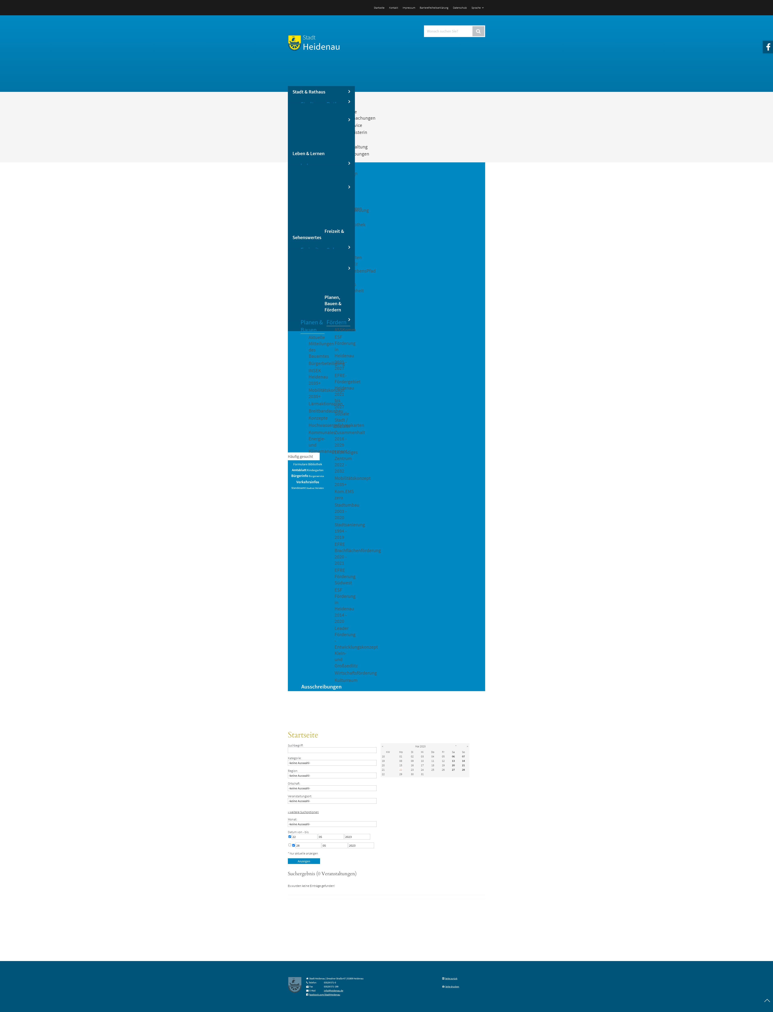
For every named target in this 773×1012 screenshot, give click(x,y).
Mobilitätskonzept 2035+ (316, 393)
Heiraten (319, 487)
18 (383, 756)
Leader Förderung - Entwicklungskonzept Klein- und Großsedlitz (342, 647)
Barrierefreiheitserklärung (434, 7)
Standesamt (298, 488)
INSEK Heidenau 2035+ (316, 376)
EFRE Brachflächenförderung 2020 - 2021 (342, 553)
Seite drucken (452, 986)
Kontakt (393, 7)
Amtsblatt (299, 470)
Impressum (409, 7)
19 (383, 761)
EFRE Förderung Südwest (342, 576)
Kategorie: (295, 758)
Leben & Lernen (308, 153)
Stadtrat (310, 488)
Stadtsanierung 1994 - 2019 (342, 531)
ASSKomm (342, 330)
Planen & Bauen (312, 326)
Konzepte (316, 418)
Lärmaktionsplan (316, 403)
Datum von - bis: (298, 832)
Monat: (292, 819)
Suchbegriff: (295, 745)
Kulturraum (342, 680)
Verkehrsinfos (307, 481)
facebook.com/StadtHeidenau (324, 994)
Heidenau (321, 42)
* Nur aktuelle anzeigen (303, 853)
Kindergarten (315, 470)
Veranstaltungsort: (300, 796)
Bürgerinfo (299, 475)
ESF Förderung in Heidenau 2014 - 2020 (342, 605)
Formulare (300, 464)
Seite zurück (451, 978)
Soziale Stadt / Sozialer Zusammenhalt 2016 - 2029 (342, 429)
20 (383, 765)
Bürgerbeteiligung (316, 363)
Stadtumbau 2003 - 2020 (342, 511)
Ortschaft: (294, 783)
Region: (293, 771)
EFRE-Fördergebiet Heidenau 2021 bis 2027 (342, 391)
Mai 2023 (420, 746)
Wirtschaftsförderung (342, 673)
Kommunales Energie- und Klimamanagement (316, 441)
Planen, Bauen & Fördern (332, 303)
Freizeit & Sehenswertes (318, 234)
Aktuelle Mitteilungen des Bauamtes (316, 346)
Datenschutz (460, 7)
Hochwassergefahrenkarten (316, 425)
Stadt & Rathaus (308, 92)
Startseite (379, 7)
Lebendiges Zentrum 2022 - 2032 (342, 461)
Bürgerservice (316, 476)
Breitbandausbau (316, 411)
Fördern (336, 322)
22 (383, 774)
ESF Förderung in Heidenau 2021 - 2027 (342, 352)
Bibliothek (315, 464)
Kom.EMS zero (342, 494)
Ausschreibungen (321, 686)
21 (383, 769)
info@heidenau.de (333, 990)
